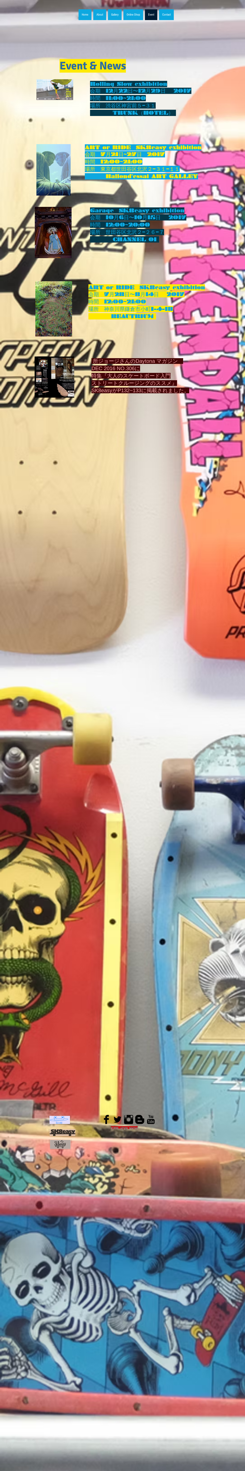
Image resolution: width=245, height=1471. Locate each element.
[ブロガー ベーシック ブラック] (139, 1119)
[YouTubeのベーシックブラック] (151, 1119)
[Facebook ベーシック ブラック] (106, 1119)
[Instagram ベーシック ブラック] (128, 1119)
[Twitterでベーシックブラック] (117, 1119)
